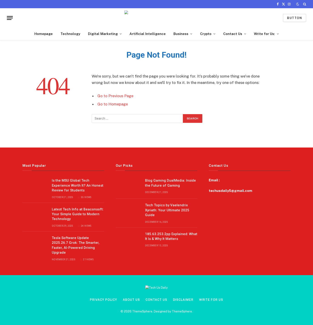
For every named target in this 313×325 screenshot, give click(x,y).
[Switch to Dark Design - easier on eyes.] (297, 4)
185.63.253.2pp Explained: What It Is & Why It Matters (171, 236)
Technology (70, 34)
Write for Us (211, 299)
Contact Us (232, 34)
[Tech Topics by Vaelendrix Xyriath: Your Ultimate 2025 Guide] (128, 211)
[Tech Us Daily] (156, 18)
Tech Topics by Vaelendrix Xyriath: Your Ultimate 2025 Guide (167, 210)
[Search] (304, 4)
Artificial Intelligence (147, 34)
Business (180, 34)
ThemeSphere (182, 311)
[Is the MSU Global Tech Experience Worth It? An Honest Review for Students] (35, 186)
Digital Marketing (103, 34)
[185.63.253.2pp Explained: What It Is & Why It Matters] (128, 240)
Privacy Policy (103, 299)
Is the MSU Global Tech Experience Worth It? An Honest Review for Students (77, 185)
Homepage (43, 34)
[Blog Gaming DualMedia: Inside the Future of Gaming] (128, 186)
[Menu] (10, 18)
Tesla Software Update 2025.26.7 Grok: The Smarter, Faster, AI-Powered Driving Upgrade (75, 245)
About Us (131, 299)
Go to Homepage (112, 104)
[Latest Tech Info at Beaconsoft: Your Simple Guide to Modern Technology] (35, 215)
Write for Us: (264, 34)
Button (294, 18)
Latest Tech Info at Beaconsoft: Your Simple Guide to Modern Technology (78, 214)
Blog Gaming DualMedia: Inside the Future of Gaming (170, 182)
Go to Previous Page (115, 96)
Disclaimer (183, 299)
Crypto (205, 34)
